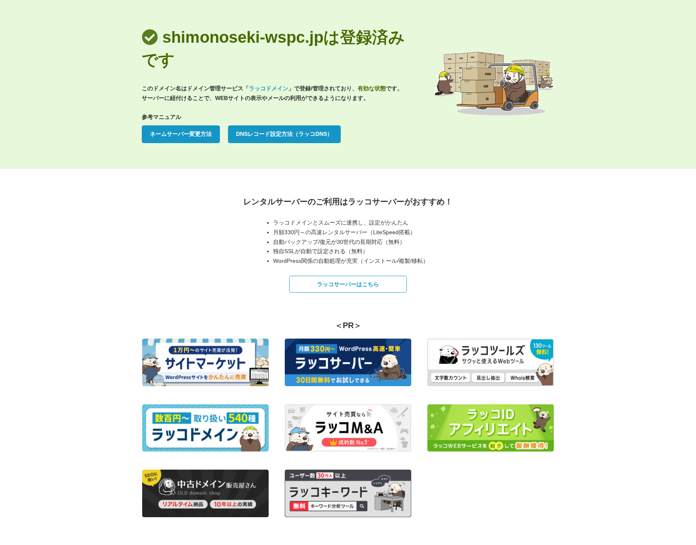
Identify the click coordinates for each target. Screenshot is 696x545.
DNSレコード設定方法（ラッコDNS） (284, 134)
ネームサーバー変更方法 (181, 134)
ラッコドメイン (268, 88)
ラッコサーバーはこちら (348, 284)
